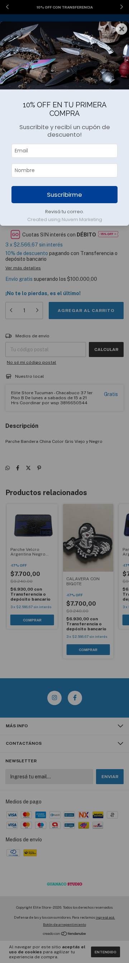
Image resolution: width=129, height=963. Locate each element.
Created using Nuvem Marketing (64, 219)
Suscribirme (64, 194)
